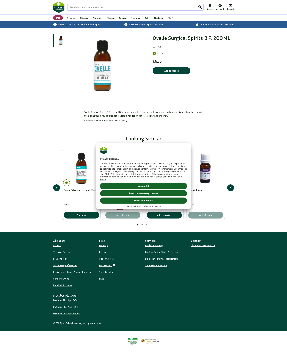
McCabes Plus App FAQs (65, 300)
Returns (103, 252)
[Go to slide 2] (142, 224)
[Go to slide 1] (60, 40)
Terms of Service (61, 252)
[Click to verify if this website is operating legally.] (133, 341)
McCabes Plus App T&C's (65, 306)
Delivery (103, 245)
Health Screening (154, 245)
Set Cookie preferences (65, 265)
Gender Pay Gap (61, 278)
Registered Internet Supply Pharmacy (73, 271)
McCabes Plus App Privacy (66, 313)
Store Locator (106, 271)
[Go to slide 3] (146, 224)
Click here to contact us (203, 245)
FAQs (101, 278)
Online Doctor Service (156, 265)
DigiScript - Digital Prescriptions (161, 258)
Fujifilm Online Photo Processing (162, 252)
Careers (57, 245)
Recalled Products (62, 285)
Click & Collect (106, 258)
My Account (105, 265)
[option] (103, 66)
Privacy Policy (60, 258)
